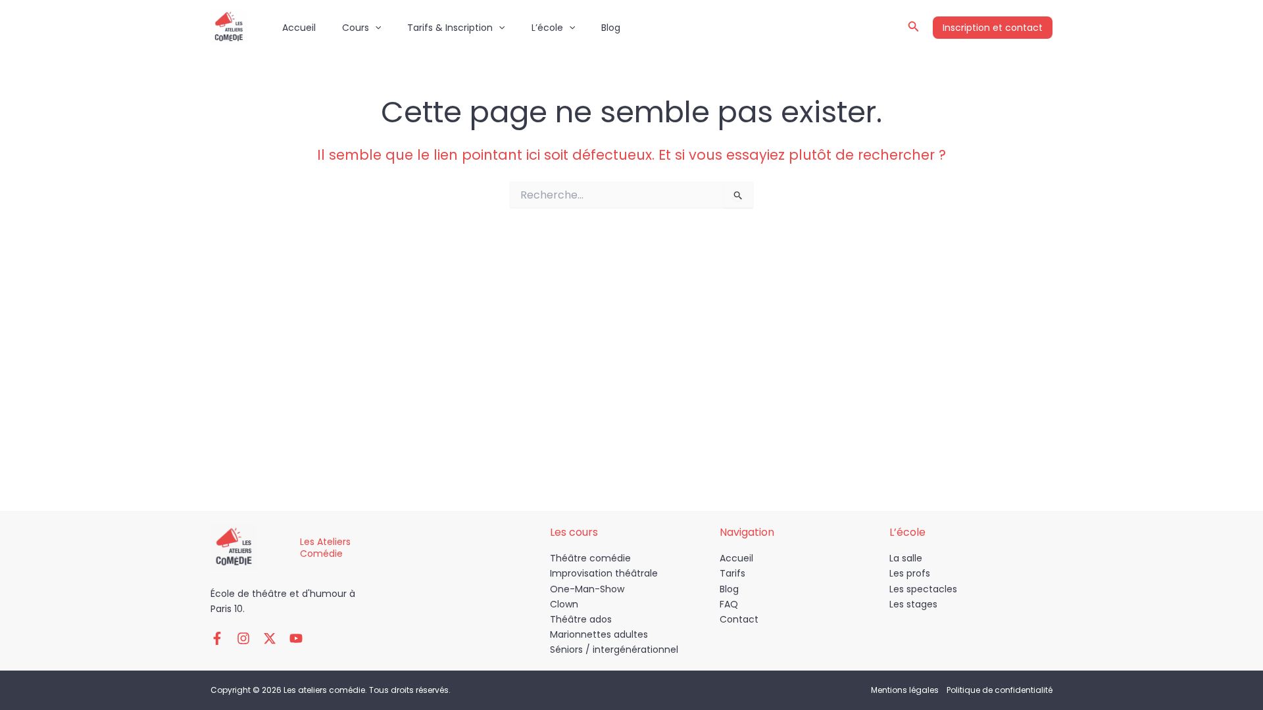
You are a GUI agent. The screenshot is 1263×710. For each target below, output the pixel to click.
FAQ (729, 604)
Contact (739, 619)
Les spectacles (923, 589)
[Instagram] (243, 638)
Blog (610, 27)
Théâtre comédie (590, 558)
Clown (564, 604)
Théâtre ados (581, 619)
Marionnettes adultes (599, 634)
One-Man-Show (587, 589)
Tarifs (732, 573)
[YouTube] (296, 638)
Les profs (909, 573)
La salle (905, 558)
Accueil (299, 27)
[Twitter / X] (269, 638)
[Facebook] (217, 638)
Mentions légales (905, 690)
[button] (375, 27)
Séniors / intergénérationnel (614, 649)
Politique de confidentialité (999, 690)
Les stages (913, 604)
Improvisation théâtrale (604, 573)
